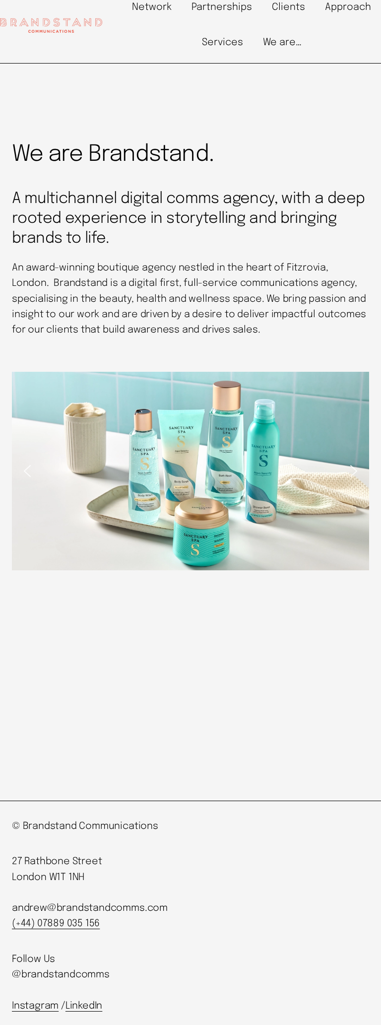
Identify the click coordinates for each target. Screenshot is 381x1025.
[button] (27, 471)
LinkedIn (83, 1006)
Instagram (35, 1006)
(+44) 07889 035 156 (56, 924)
